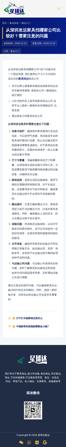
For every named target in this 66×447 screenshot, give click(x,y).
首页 (4, 23)
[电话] (29, 442)
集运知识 (14, 23)
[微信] (21, 442)
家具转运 (23, 78)
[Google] (45, 442)
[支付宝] (37, 442)
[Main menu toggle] (58, 8)
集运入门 (26, 23)
